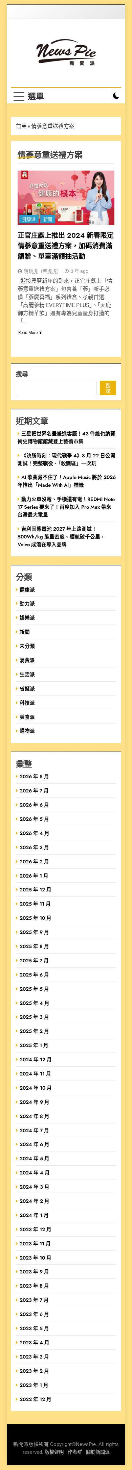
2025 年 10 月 (35, 917)
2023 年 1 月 (34, 1385)
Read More (28, 332)
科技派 (27, 702)
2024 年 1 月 (34, 1215)
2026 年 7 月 (34, 790)
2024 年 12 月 (36, 1059)
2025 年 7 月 (34, 960)
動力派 (27, 603)
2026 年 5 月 (34, 818)
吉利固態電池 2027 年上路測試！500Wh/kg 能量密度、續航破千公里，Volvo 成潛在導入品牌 (61, 536)
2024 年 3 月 (34, 1186)
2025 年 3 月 (34, 1016)
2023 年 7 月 (34, 1299)
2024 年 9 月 (34, 1102)
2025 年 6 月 (34, 974)
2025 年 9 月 (34, 932)
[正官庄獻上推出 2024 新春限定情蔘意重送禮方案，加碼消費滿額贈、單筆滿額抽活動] (66, 198)
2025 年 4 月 (34, 1003)
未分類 (27, 646)
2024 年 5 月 (34, 1158)
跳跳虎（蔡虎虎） (43, 271)
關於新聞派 (98, 1452)
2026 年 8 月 (34, 776)
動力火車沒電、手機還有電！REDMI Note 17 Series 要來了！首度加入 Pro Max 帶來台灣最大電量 (66, 507)
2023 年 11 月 (35, 1243)
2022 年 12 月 (35, 1399)
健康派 (29, 219)
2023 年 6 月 (34, 1314)
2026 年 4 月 (34, 833)
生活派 (27, 674)
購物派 (27, 730)
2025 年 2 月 (34, 1031)
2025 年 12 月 (35, 889)
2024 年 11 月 (35, 1073)
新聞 (47, 219)
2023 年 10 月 (35, 1257)
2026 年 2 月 (34, 861)
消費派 (27, 660)
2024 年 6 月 (34, 1144)
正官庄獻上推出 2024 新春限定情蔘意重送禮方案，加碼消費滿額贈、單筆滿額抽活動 (66, 246)
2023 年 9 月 (34, 1271)
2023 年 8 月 (34, 1285)
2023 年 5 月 (34, 1328)
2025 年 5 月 (34, 988)
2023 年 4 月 (34, 1342)
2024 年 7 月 (34, 1130)
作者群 (75, 1452)
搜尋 (22, 374)
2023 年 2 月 (34, 1370)
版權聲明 (54, 1452)
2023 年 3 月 (34, 1356)
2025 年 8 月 (34, 946)
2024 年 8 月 (34, 1116)
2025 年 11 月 (35, 903)
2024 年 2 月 (34, 1201)
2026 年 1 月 (34, 875)
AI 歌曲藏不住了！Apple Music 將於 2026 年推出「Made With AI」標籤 (67, 481)
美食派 (27, 716)
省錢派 (27, 688)
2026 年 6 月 (34, 804)
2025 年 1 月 (34, 1045)
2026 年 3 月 (34, 847)
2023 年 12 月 (35, 1229)
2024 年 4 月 (35, 1172)
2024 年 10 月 (36, 1087)
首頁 (21, 126)
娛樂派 (27, 617)
